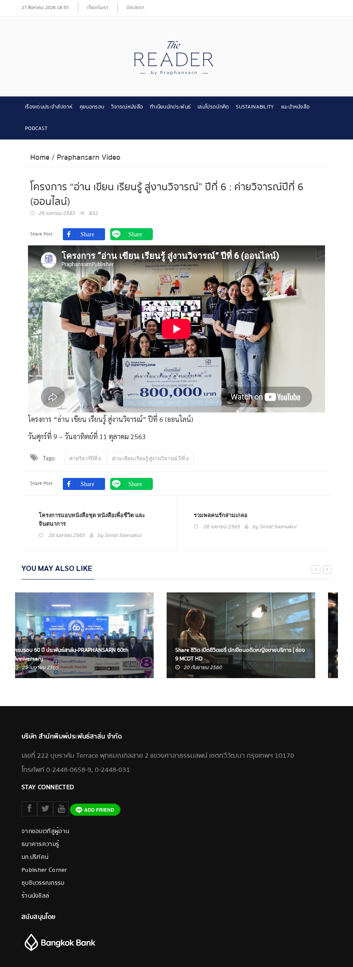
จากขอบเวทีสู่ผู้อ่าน (45, 831)
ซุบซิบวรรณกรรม (43, 883)
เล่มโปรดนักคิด (213, 107)
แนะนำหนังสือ (295, 107)
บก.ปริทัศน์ (35, 857)
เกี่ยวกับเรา (97, 7)
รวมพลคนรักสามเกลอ (221, 514)
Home (40, 157)
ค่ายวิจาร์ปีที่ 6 (85, 458)
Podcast (36, 128)
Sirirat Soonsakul (123, 535)
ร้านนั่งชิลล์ (35, 896)
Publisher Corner (44, 870)
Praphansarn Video (89, 157)
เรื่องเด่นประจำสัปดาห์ (49, 107)
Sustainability (255, 107)
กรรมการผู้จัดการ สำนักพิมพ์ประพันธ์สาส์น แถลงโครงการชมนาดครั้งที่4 (255, 654)
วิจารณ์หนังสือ (127, 107)
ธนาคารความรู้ (40, 844)
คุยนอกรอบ (92, 107)
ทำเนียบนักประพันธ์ (170, 107)
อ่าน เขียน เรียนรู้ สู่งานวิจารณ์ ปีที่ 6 (150, 458)
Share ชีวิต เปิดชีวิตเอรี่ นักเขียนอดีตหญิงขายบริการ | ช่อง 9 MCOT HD (95, 654)
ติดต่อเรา (135, 7)
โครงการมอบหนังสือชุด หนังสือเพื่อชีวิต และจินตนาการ (92, 519)
